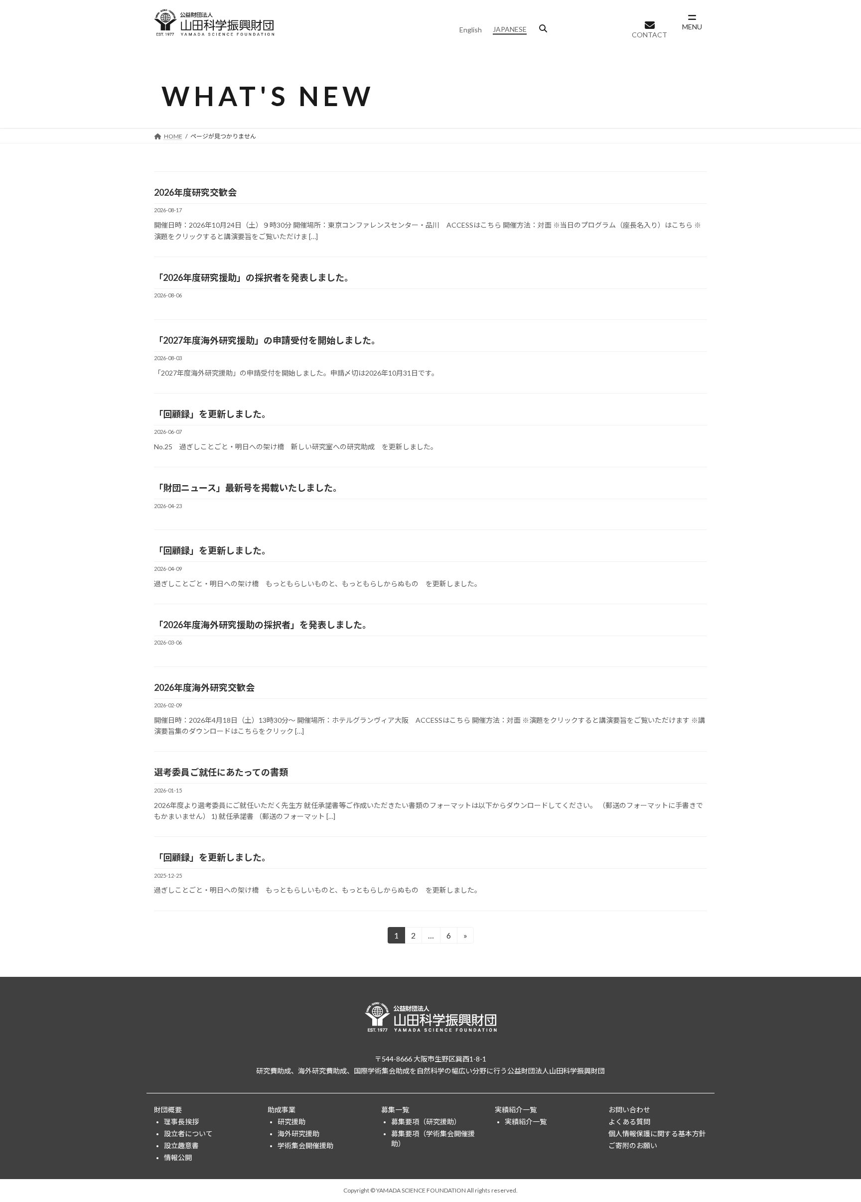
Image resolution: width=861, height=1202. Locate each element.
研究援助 (291, 1121)
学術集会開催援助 (305, 1145)
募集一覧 (395, 1109)
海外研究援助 (298, 1133)
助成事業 (281, 1109)
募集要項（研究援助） (426, 1121)
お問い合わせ (629, 1109)
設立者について (188, 1133)
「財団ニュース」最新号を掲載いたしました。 (248, 487)
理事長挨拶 (181, 1121)
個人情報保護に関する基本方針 (657, 1133)
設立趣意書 (181, 1145)
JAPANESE (510, 29)
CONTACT (649, 34)
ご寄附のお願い (632, 1145)
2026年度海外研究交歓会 (204, 687)
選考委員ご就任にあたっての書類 (221, 772)
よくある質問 (629, 1121)
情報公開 (178, 1157)
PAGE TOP (832, 1156)
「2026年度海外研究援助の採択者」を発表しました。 (262, 624)
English (470, 29)
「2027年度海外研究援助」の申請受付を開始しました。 (267, 340)
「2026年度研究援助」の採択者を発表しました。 (253, 277)
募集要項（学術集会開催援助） (433, 1138)
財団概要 (168, 1109)
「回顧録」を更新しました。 (212, 413)
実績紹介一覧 (516, 1109)
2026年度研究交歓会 (195, 192)
